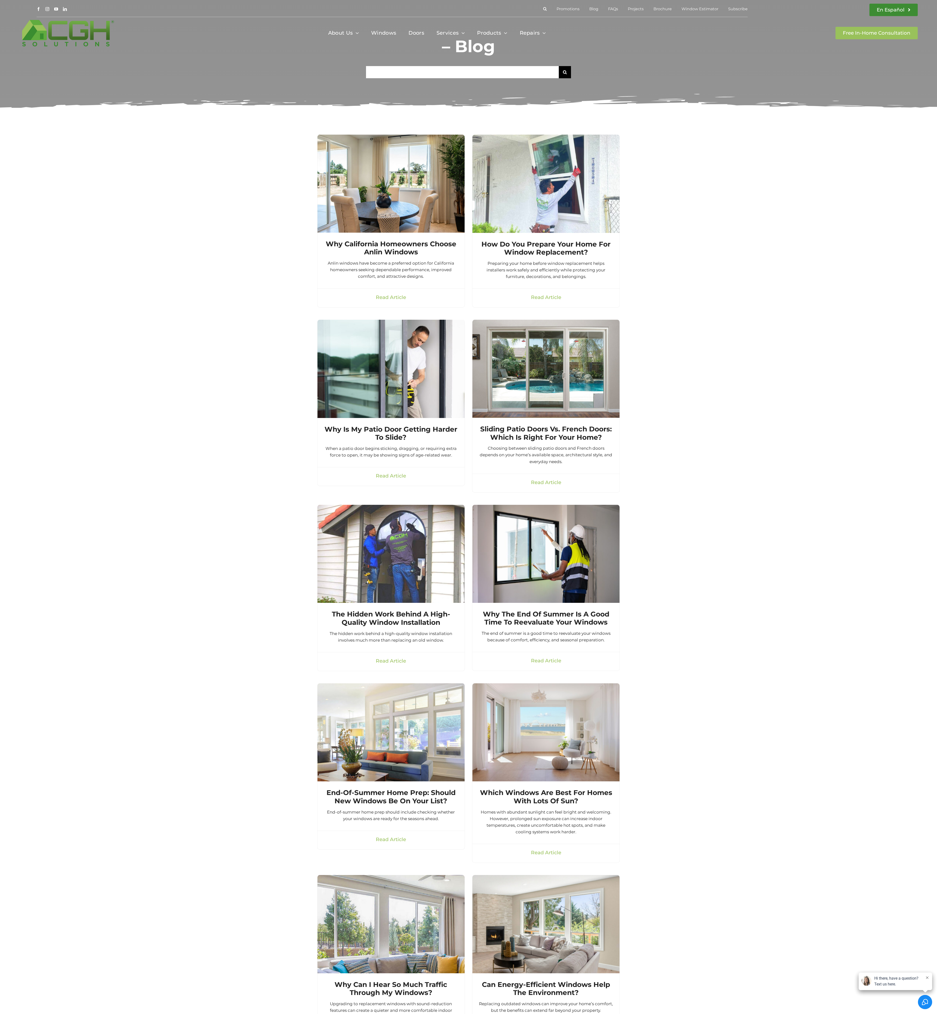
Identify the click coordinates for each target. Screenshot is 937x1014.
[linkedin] (65, 9)
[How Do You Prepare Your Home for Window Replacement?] (546, 137)
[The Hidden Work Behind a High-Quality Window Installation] (391, 508)
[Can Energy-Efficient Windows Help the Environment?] (546, 878)
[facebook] (39, 9)
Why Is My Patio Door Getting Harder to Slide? (391, 433)
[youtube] (56, 9)
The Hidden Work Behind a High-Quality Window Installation (391, 618)
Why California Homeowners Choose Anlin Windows (391, 248)
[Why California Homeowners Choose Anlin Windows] (391, 137)
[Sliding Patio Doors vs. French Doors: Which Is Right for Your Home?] (546, 322)
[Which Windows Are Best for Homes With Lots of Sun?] (546, 686)
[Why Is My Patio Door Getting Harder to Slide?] (391, 322)
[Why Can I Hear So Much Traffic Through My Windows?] (391, 878)
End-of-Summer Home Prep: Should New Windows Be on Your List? (391, 796)
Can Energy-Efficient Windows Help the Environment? (546, 988)
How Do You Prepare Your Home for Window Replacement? (546, 248)
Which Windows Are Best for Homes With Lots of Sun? (546, 796)
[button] (545, 9)
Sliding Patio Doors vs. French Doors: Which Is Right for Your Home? (546, 433)
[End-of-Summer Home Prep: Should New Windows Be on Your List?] (391, 686)
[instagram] (47, 9)
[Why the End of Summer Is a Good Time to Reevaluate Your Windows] (546, 508)
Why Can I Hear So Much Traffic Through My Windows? (391, 988)
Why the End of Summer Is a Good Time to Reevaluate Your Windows (546, 618)
